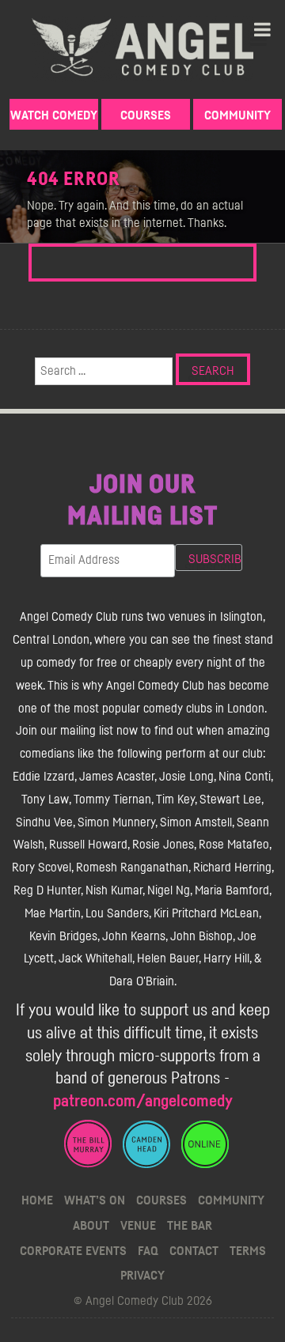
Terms (248, 1251)
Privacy (142, 1275)
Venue (138, 1225)
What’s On (94, 1200)
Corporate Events (73, 1251)
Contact (193, 1251)
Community (237, 115)
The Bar (189, 1225)
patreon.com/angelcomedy (143, 1101)
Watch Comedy (53, 115)
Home (37, 1200)
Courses (145, 115)
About (91, 1225)
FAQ (148, 1251)
